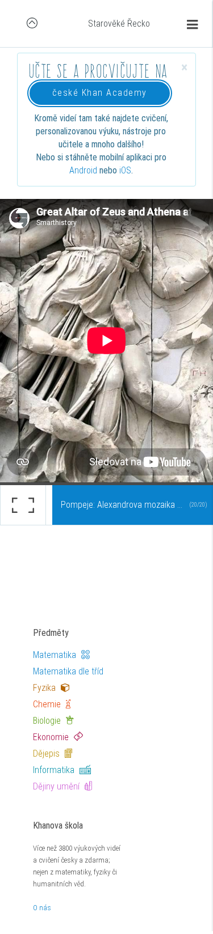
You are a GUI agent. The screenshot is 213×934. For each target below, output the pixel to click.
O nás (42, 907)
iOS (125, 170)
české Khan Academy (99, 92)
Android (83, 170)
